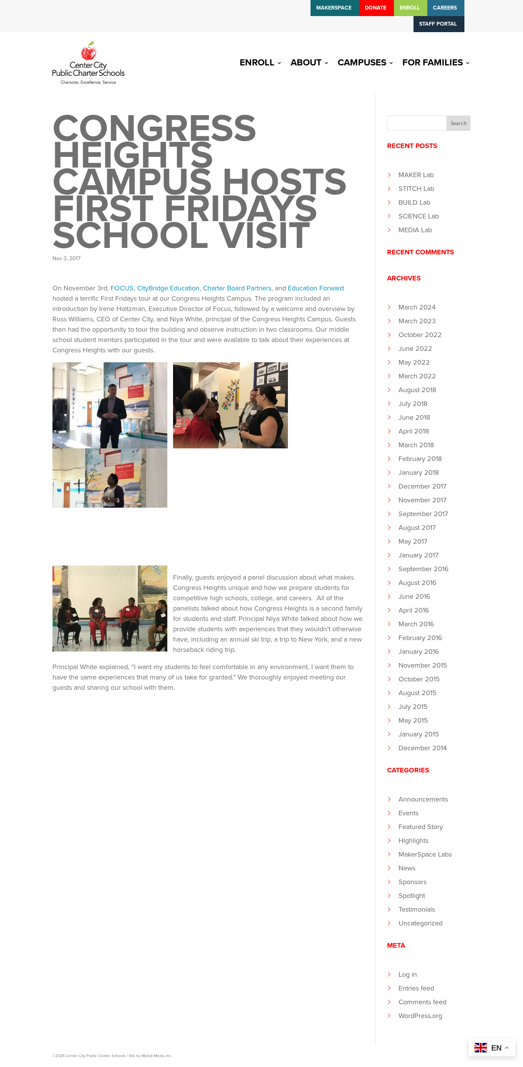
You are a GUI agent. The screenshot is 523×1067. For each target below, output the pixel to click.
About (306, 62)
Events (408, 813)
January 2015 (419, 734)
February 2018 (420, 458)
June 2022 (415, 348)
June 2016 (414, 596)
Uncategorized (421, 923)
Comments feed (422, 1002)
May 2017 (413, 541)
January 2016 (419, 651)
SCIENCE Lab (419, 216)
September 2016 (424, 569)
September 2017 (423, 514)
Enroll (410, 8)
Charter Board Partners (237, 288)
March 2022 (417, 376)
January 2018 (419, 472)
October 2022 (420, 335)
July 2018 (413, 403)
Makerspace (333, 8)
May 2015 (413, 720)
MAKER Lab (416, 175)
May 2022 (414, 362)
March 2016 (416, 624)
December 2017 (422, 486)
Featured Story (421, 827)
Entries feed (416, 988)
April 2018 (414, 431)
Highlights (413, 840)
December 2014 (423, 748)
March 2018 (416, 445)
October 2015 (419, 679)
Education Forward (316, 288)
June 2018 (414, 417)
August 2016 (417, 582)
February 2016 (420, 638)
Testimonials (417, 909)
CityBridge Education (168, 288)
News (407, 868)
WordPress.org (420, 1016)
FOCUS (122, 288)
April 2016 (414, 610)
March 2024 (417, 307)
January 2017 (418, 555)
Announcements (423, 799)
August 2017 (417, 527)
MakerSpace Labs (425, 854)
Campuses (362, 62)
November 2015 (423, 665)
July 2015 (413, 706)
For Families (432, 62)
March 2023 (417, 321)
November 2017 (422, 500)
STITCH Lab (416, 188)
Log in (408, 974)
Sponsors (413, 882)
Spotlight (412, 895)
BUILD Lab (414, 202)
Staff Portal (438, 24)
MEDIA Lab (415, 230)
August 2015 (417, 693)
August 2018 (417, 390)
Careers (445, 8)
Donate (375, 8)
